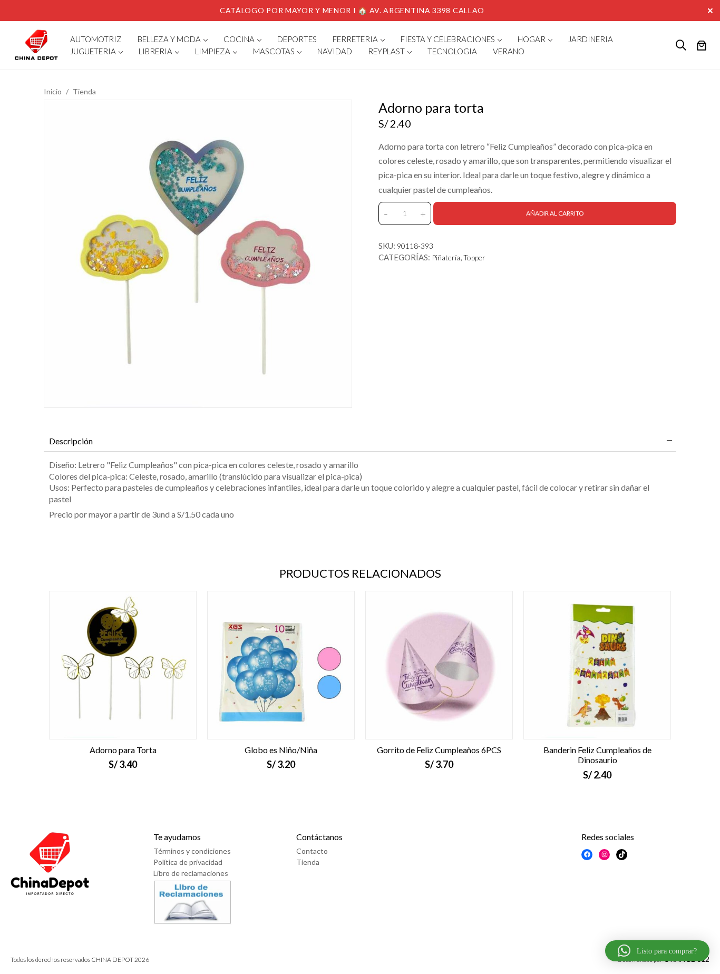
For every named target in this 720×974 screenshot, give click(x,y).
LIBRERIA (155, 51)
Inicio (53, 91)
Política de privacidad (187, 862)
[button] (657, 950)
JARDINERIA (590, 39)
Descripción (71, 441)
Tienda (84, 91)
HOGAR (532, 39)
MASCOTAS (274, 51)
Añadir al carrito (555, 213)
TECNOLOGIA (452, 51)
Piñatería (446, 257)
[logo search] (681, 45)
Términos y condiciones (192, 850)
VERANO (508, 51)
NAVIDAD (334, 51)
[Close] (711, 9)
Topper (474, 257)
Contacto (312, 850)
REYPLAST (386, 51)
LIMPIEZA (212, 51)
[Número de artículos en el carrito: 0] (701, 46)
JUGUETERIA (93, 51)
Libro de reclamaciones (190, 873)
